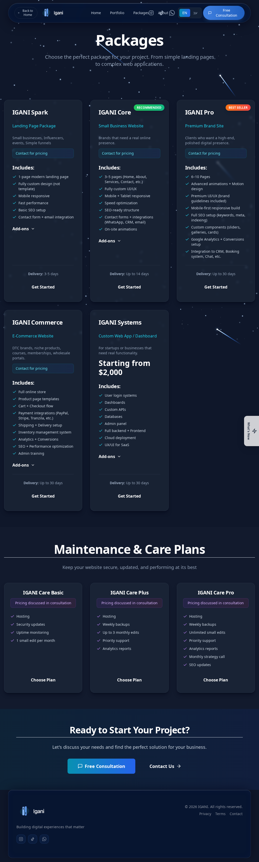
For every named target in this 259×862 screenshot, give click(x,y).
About (163, 12)
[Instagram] (21, 839)
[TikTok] (32, 839)
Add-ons (20, 229)
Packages (141, 12)
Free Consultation (226, 13)
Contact (236, 813)
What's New (249, 431)
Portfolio (117, 12)
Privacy (205, 813)
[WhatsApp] (44, 839)
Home (96, 12)
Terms (220, 813)
